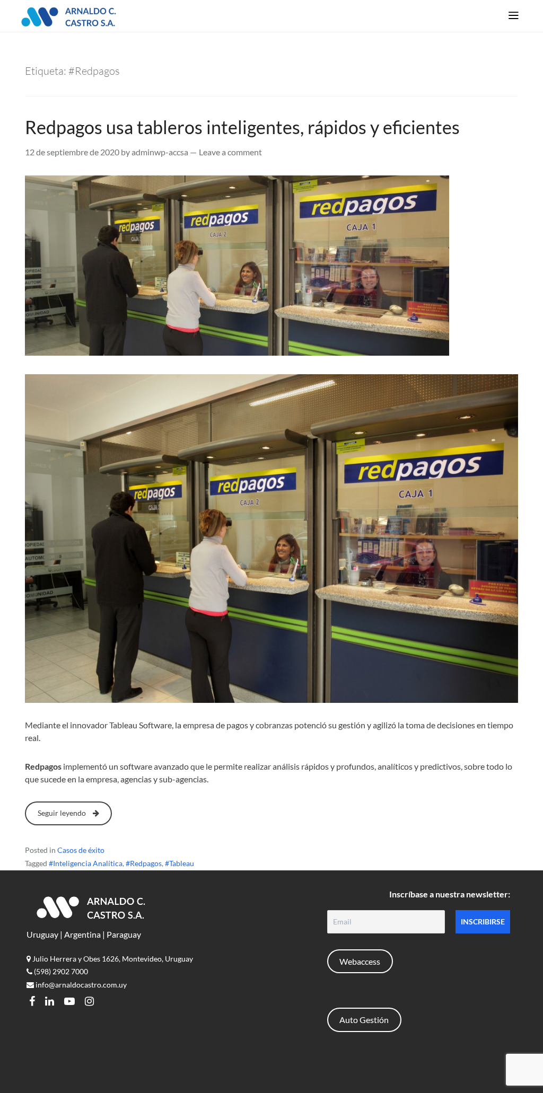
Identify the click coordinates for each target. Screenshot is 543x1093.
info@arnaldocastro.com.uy (80, 984)
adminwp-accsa (160, 152)
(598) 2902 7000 (60, 971)
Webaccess (359, 961)
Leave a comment (230, 152)
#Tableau (179, 863)
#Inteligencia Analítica (85, 863)
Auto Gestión (364, 1020)
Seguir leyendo (62, 812)
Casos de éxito (80, 849)
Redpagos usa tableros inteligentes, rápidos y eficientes (242, 127)
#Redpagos (144, 863)
